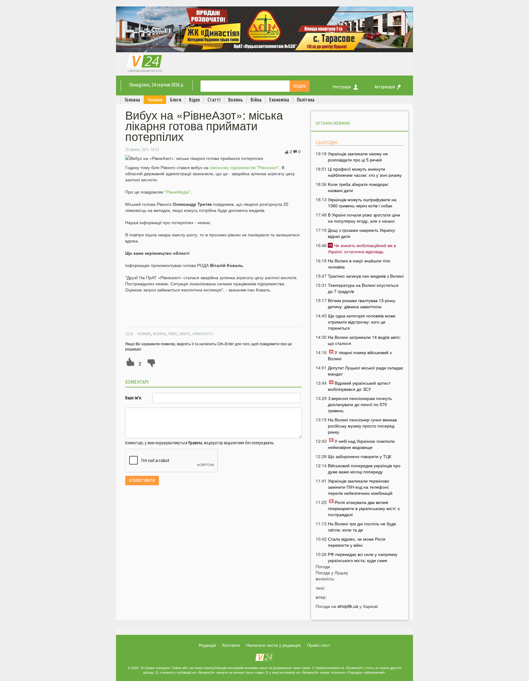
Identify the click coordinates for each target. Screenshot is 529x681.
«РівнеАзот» (202, 333)
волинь (159, 333)
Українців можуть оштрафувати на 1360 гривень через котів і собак (362, 202)
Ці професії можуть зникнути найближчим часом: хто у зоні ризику (365, 172)
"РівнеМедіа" (177, 192)
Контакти (231, 645)
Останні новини (333, 123)
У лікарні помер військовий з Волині (360, 355)
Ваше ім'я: (133, 397)
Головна (132, 99)
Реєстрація (342, 86)
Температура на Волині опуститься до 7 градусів (363, 288)
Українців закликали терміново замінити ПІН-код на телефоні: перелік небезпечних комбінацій (360, 487)
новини (144, 333)
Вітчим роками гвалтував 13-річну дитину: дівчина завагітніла (361, 303)
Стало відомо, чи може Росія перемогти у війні (356, 542)
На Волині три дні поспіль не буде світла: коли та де (362, 526)
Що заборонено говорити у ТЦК (359, 456)
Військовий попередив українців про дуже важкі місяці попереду (364, 468)
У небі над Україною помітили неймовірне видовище (361, 444)
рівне (172, 333)
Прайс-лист (318, 645)
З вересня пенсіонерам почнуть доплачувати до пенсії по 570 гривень (360, 404)
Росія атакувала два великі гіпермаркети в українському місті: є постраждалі (364, 508)
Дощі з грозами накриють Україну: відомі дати (362, 233)
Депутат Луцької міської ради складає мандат (365, 371)
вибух (185, 333)
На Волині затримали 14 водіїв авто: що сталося (364, 340)
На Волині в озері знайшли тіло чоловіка (359, 263)
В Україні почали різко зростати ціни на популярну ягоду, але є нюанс (364, 218)
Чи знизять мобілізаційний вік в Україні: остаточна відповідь (362, 248)
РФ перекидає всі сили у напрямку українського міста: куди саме (362, 557)
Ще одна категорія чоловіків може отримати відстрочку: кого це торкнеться (362, 322)
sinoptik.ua (347, 606)
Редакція (207, 645)
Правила (195, 442)
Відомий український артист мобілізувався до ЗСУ (359, 386)
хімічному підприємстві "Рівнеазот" (244, 167)
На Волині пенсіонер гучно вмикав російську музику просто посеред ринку (362, 425)
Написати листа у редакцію (273, 645)
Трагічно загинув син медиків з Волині (365, 276)
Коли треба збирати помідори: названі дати (358, 187)
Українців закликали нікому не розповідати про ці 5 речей (358, 156)
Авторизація (384, 86)
